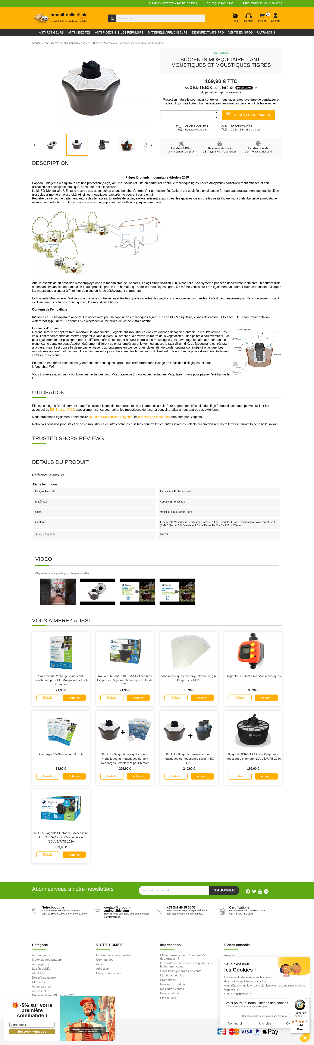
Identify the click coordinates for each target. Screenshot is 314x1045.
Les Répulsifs (41, 968)
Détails (47, 697)
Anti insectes (40, 991)
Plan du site (168, 998)
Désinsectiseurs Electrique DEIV (53, 995)
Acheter (74, 697)
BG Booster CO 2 (62, 409)
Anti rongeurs (41, 955)
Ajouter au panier (248, 114)
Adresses (102, 968)
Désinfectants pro (44, 977)
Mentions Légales (172, 975)
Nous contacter (170, 993)
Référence (40, 475)
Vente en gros (41, 986)
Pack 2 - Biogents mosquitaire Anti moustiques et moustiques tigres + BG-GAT (189, 759)
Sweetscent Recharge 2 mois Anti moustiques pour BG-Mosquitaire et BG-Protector (61, 680)
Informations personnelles (113, 955)
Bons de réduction (108, 973)
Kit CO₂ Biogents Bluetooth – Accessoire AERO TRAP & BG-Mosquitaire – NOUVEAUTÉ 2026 (61, 837)
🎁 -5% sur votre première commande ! (32, 1010)
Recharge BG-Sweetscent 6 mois (60, 754)
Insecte (229, 955)
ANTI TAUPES (41, 973)
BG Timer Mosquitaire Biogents (110, 417)
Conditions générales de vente (180, 971)
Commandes (104, 959)
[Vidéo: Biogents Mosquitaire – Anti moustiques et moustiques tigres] (58, 591)
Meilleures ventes (172, 989)
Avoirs (100, 964)
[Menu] (307, 999)
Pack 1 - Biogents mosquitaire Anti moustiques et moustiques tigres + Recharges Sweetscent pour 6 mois (125, 759)
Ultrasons (38, 982)
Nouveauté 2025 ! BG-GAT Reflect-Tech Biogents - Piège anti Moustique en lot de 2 (125, 680)
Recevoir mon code (32, 1031)
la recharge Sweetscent (154, 417)
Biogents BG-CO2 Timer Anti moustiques (253, 676)
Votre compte (110, 945)
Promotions (168, 980)
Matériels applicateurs (47, 959)
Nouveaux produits (173, 984)
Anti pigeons (40, 964)
